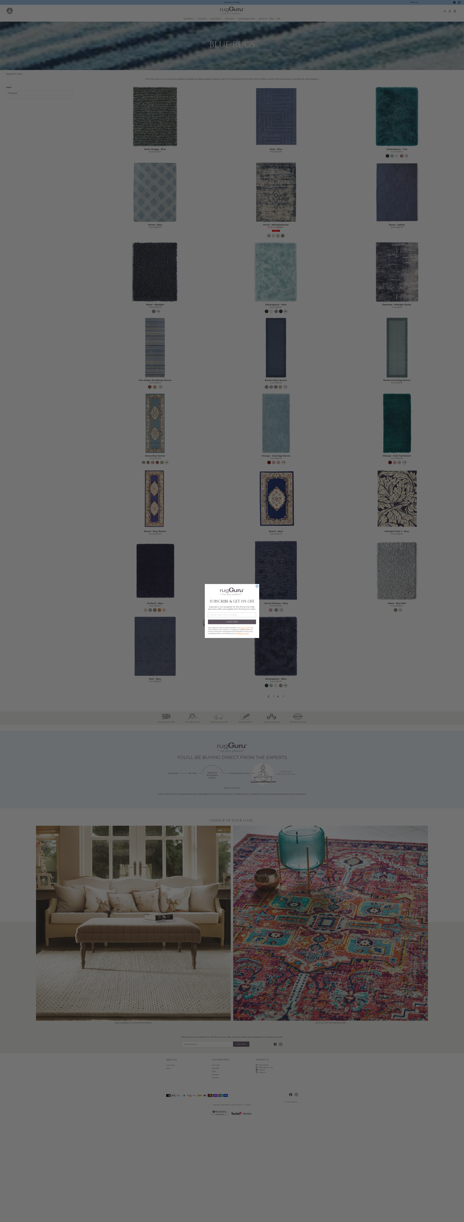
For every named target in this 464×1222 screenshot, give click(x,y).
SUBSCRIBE (232, 622)
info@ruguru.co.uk (242, 633)
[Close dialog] (257, 586)
